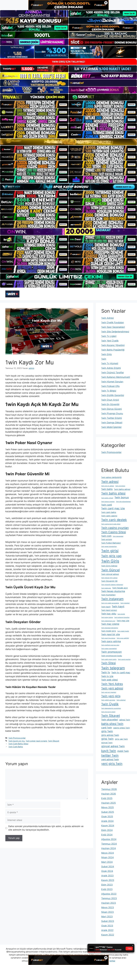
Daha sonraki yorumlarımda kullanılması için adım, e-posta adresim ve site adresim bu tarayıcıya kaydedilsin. (45, 828)
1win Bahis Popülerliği (112, 349)
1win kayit (106, 607)
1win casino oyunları (115, 527)
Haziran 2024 (108, 848)
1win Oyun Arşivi (110, 399)
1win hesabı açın (120, 588)
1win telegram (113, 668)
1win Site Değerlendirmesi (115, 331)
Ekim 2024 (107, 830)
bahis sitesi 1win (112, 723)
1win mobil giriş (108, 631)
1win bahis (107, 489)
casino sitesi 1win (121, 728)
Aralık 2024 (107, 821)
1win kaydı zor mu (16, 741)
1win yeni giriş (110, 696)
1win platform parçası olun (110, 645)
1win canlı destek (114, 520)
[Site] (34, 104)
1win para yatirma (111, 641)
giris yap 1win (121, 739)
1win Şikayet (53, 741)
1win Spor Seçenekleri (113, 327)
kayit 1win (108, 751)
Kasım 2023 (107, 880)
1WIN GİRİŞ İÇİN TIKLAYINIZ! (68, 61)
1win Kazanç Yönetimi (113, 345)
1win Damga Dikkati (111, 422)
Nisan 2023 (107, 912)
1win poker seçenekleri (109, 648)
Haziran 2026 (108, 793)
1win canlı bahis (108, 512)
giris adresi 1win (110, 735)
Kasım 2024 (107, 825)
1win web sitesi (109, 679)
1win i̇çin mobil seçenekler (110, 603)
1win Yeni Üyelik (110, 340)
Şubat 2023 (107, 921)
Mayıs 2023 (107, 907)
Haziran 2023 (108, 903)
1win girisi (110, 550)
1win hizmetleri (108, 595)
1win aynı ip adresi (107, 486)
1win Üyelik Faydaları (112, 322)
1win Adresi (107, 318)
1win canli (106, 504)
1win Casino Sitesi (113, 532)
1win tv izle (107, 676)
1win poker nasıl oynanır (36, 741)
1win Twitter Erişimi (111, 418)
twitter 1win (110, 755)
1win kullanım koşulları (122, 617)
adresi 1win (124, 720)
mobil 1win (123, 751)
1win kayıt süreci (109, 610)
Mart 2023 (107, 916)
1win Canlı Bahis (15, 746)
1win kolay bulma (107, 617)
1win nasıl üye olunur (108, 638)
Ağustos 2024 (108, 839)
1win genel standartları (109, 546)
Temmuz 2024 (109, 843)
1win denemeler (118, 536)
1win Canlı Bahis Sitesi (18, 744)
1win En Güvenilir (110, 404)
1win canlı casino (109, 516)
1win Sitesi (108, 663)
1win (103, 359)
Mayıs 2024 (107, 853)
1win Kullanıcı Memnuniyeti (115, 377)
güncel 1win (107, 742)
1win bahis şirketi (107, 498)
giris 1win (107, 731)
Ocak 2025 (107, 816)
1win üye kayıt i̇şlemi (108, 712)
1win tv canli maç (120, 672)
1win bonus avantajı (108, 501)
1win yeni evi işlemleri (108, 692)
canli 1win (106, 727)
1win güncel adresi (110, 574)
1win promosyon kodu (111, 656)
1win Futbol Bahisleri (111, 543)
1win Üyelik (110, 704)
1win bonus (122, 497)
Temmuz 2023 (109, 898)
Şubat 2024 (107, 866)
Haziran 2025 (108, 803)
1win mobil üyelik (123, 631)
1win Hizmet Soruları (112, 381)
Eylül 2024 (107, 834)
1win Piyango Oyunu (112, 413)
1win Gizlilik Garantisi (112, 395)
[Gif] (68, 142)
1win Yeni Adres (112, 684)
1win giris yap (111, 556)
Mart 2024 (107, 862)
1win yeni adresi (112, 688)
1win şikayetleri (109, 719)
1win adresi (110, 482)
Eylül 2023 (107, 889)
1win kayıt (118, 606)
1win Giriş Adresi (109, 566)
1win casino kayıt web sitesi (110, 524)
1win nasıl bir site (110, 634)
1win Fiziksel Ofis (110, 386)
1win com (106, 536)
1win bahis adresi (122, 489)
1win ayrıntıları (120, 486)
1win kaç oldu (108, 613)
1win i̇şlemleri (125, 603)
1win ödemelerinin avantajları (111, 708)
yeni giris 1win (111, 764)
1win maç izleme (110, 624)
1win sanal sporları (124, 659)
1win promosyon (111, 651)
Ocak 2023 (107, 925)
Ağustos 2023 (108, 893)
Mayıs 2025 (107, 807)
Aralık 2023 (107, 875)
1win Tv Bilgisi (108, 390)
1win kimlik (121, 614)
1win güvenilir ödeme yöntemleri (112, 585)
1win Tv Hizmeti (109, 363)
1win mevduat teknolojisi (109, 628)
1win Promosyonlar (17, 738)
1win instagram (112, 599)
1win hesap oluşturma (113, 591)
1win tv (105, 672)
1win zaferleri (121, 700)
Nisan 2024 (107, 857)
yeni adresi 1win (110, 759)
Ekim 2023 (107, 884)
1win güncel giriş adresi (109, 578)
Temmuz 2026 (109, 789)
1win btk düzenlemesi (123, 501)
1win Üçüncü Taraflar (112, 372)
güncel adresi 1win (113, 746)
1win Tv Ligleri (108, 336)
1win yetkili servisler (108, 700)
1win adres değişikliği (111, 477)
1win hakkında (106, 588)
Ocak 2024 (107, 871)
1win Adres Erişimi (111, 368)
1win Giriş (106, 354)
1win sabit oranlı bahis (109, 659)
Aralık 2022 (107, 930)
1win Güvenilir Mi (109, 581)
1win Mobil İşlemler (111, 427)
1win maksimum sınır (108, 621)
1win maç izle (123, 620)
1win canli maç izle (113, 508)
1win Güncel (110, 570)
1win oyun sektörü (123, 638)
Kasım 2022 (107, 934)
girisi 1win (107, 738)
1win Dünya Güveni (111, 409)
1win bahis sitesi (113, 493)
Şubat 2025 (107, 812)
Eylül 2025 (106, 798)
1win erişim (106, 539)
